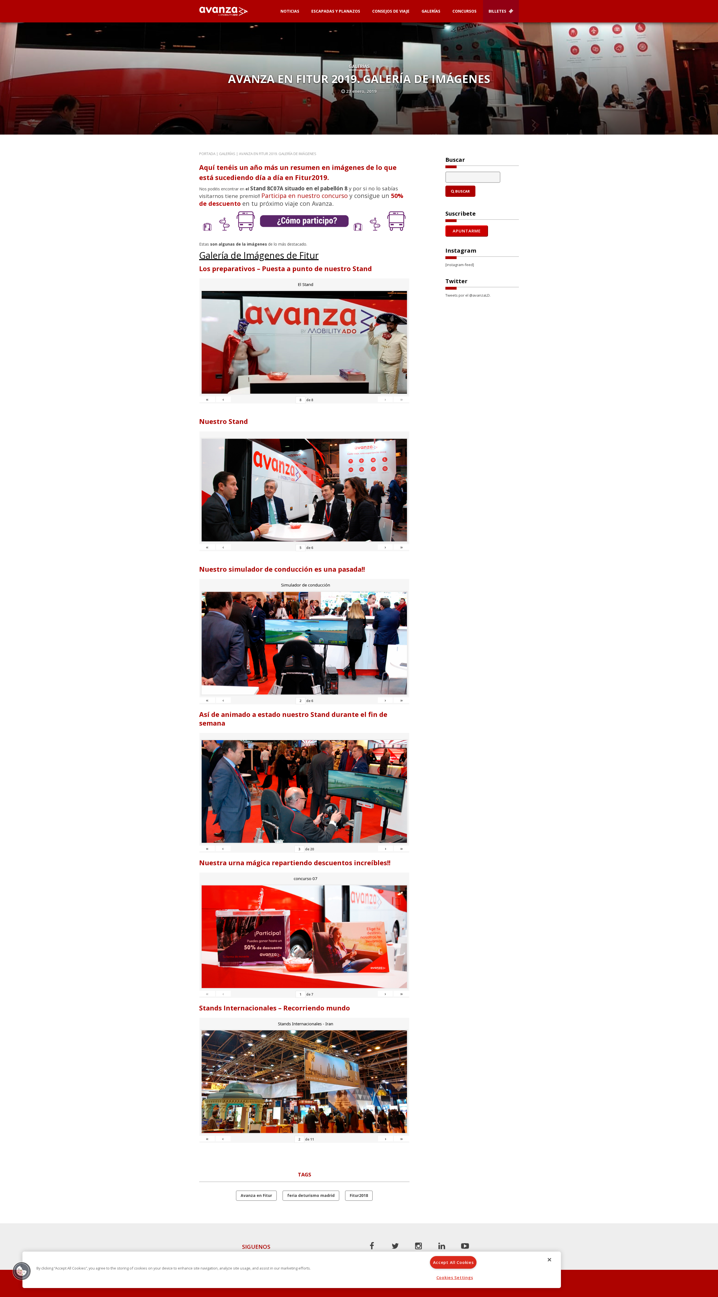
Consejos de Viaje (390, 11)
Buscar (462, 191)
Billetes (498, 11)
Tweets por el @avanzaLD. (468, 295)
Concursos (464, 11)
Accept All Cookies (453, 1262)
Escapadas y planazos (335, 11)
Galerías (431, 11)
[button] (22, 1271)
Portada (207, 153)
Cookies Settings (454, 1277)
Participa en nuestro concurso (304, 195)
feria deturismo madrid (311, 1195)
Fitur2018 (359, 1195)
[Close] (549, 1259)
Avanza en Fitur (256, 1195)
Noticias (289, 11)
